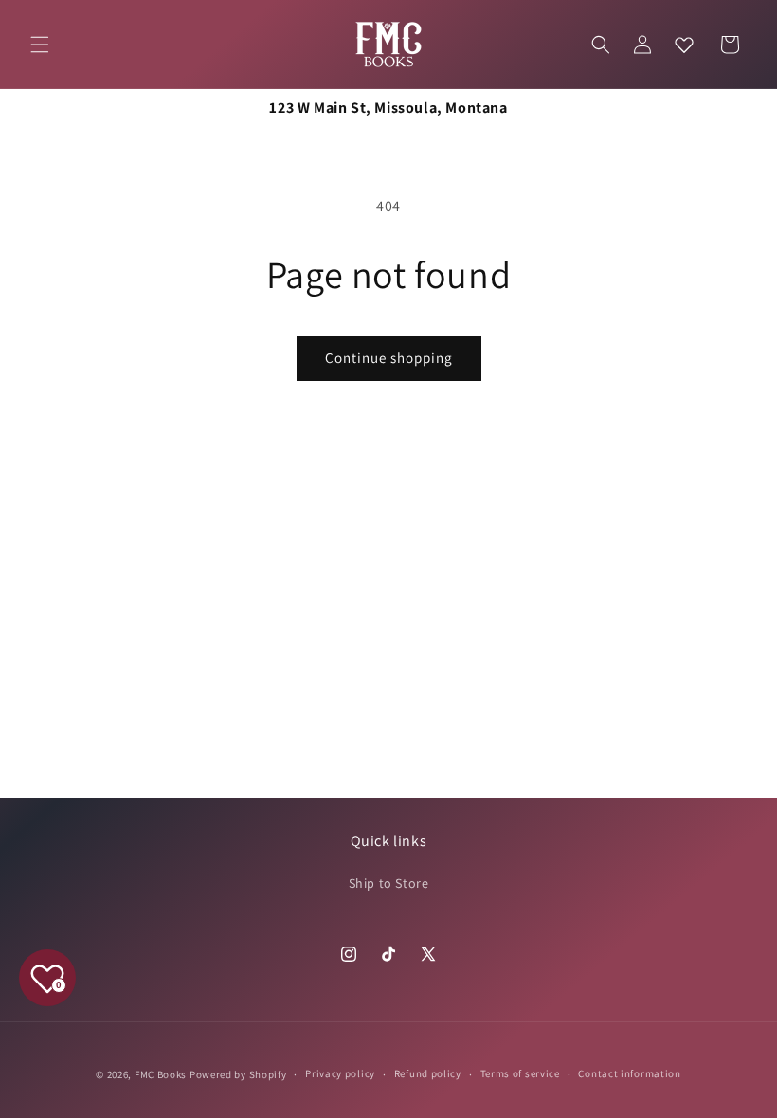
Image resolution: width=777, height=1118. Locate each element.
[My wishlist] (684, 44)
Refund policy (427, 1073)
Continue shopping (389, 358)
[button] (40, 44)
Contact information (629, 1073)
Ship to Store (389, 883)
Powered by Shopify (238, 1074)
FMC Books (161, 1074)
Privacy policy (340, 1073)
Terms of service (520, 1073)
